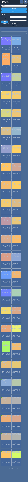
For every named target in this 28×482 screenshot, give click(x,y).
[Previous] (18, 33)
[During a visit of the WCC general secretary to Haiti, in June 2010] (6, 41)
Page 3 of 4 (22, 33)
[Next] (26, 33)
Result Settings (14, 29)
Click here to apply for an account (9, 23)
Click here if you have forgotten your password (12, 25)
